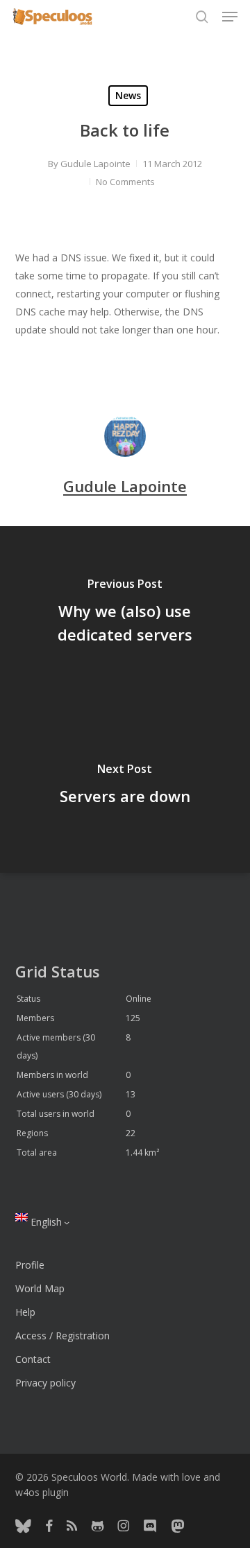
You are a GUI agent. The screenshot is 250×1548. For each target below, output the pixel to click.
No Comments (125, 181)
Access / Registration (62, 1335)
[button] (230, 17)
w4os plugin (42, 1492)
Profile (29, 1264)
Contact (33, 1359)
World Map (40, 1288)
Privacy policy (45, 1382)
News (128, 95)
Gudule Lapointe (95, 163)
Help (25, 1312)
